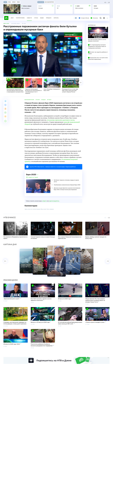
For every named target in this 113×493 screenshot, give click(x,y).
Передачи (48, 17)
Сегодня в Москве (85, 18)
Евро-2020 (6, 23)
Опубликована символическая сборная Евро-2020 (67, 185)
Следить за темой (33, 177)
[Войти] (104, 18)
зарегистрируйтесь (54, 201)
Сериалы (56, 17)
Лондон (43, 99)
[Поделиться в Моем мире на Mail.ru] (5, 116)
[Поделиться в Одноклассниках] (5, 109)
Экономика (95, 18)
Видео (42, 17)
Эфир (12, 17)
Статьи (36, 17)
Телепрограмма (20, 17)
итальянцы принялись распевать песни (60, 120)
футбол (49, 99)
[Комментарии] (5, 121)
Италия (38, 99)
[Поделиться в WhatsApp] (5, 112)
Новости (29, 17)
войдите (44, 201)
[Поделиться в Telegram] (5, 101)
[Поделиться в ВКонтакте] (5, 105)
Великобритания (29, 99)
